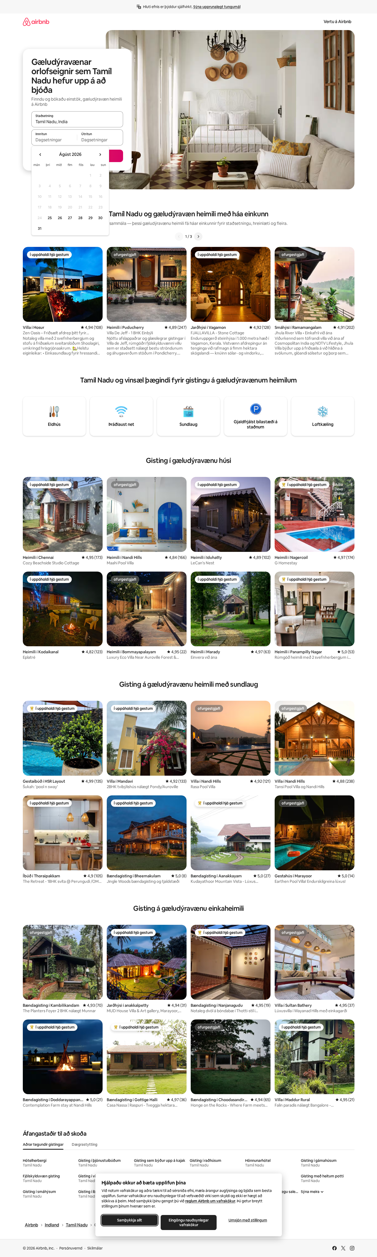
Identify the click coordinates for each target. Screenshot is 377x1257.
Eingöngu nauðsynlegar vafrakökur (189, 1222)
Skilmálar (95, 1248)
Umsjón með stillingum (247, 1220)
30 (100, 218)
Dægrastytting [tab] (84, 1144)
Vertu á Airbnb (337, 21)
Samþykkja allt (129, 1220)
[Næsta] (198, 236)
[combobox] (77, 122)
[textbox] (54, 140)
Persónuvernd (70, 1248)
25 (50, 218)
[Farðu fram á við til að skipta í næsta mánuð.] (100, 154)
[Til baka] (179, 236)
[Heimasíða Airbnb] (36, 21)
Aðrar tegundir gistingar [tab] (43, 1144)
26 (60, 218)
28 (80, 218)
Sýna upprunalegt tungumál (216, 6)
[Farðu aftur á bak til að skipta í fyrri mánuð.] (40, 154)
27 (70, 218)
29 (90, 218)
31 (39, 228)
